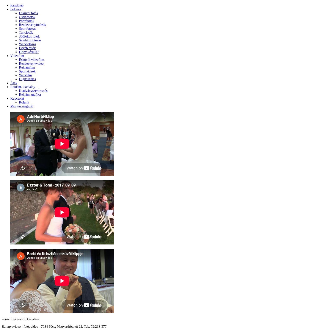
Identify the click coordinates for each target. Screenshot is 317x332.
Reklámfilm (27, 67)
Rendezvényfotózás (32, 25)
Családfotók (27, 17)
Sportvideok (27, 71)
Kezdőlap (17, 5)
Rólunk (24, 102)
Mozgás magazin (21, 106)
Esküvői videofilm (31, 59)
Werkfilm (25, 75)
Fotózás (15, 9)
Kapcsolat (17, 98)
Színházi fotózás (30, 40)
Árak (13, 83)
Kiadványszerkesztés (33, 90)
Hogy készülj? (29, 52)
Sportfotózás (27, 28)
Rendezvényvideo (31, 63)
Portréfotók (26, 21)
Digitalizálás (27, 79)
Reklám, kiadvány (22, 87)
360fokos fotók (29, 36)
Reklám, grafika (30, 94)
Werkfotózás (27, 44)
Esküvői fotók (28, 13)
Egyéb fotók (27, 48)
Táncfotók (26, 32)
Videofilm (17, 56)
